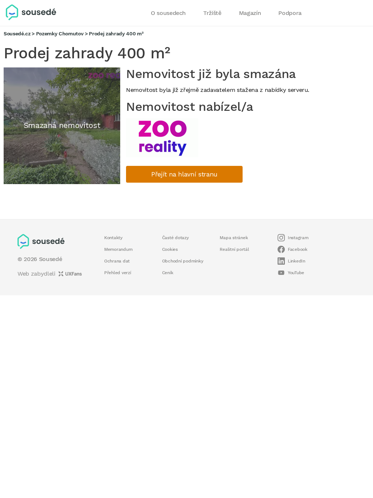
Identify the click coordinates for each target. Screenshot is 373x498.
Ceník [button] (167, 272)
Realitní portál (234, 249)
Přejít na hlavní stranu (184, 174)
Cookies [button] (170, 249)
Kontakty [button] (113, 237)
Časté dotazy (175, 237)
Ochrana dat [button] (117, 261)
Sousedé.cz (17, 33)
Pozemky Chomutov (60, 33)
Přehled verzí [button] (117, 272)
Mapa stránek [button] (234, 237)
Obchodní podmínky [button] (183, 261)
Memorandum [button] (118, 249)
